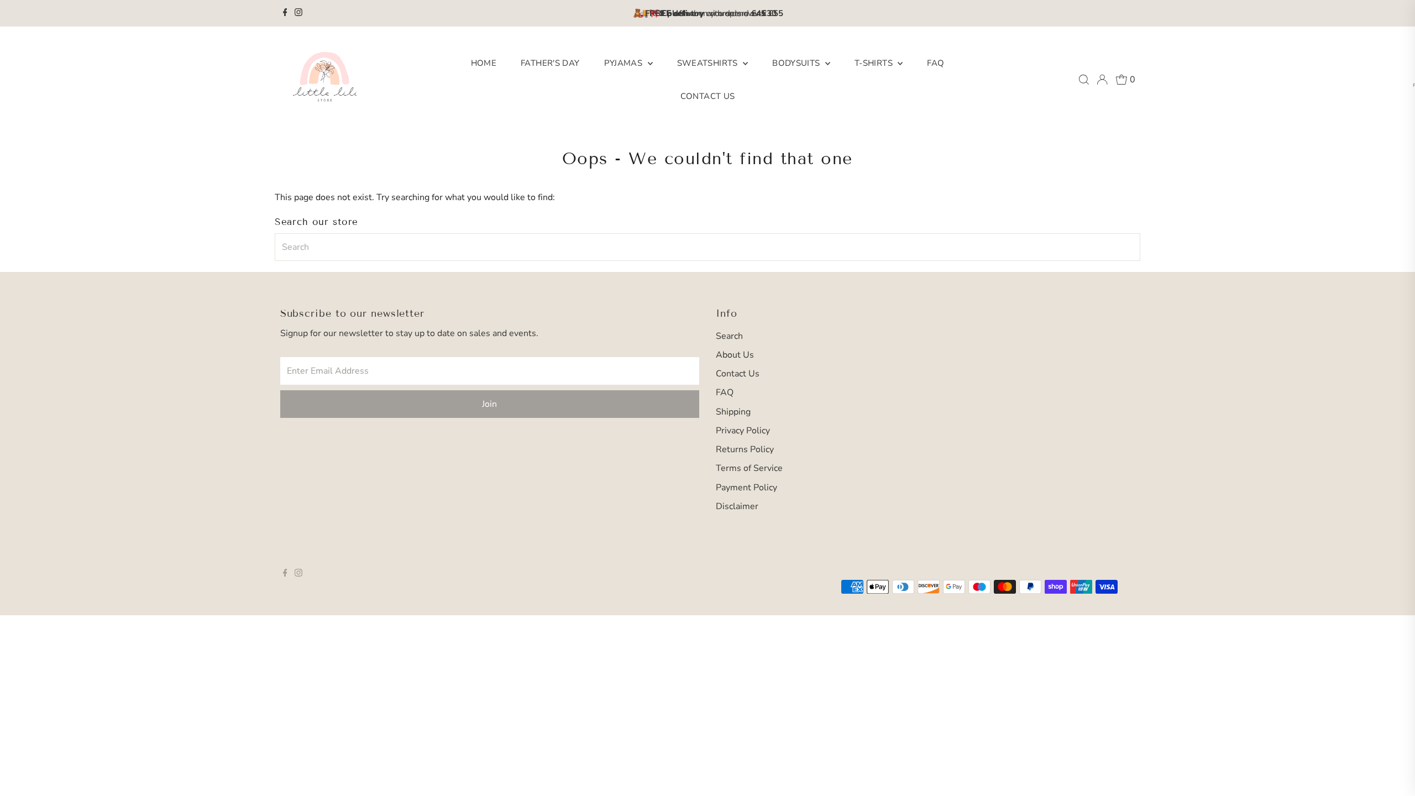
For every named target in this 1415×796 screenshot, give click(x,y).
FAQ (935, 63)
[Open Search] (1084, 80)
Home (484, 63)
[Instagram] (298, 13)
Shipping (733, 412)
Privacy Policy (743, 431)
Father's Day (550, 63)
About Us (735, 355)
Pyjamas (624, 63)
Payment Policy (746, 487)
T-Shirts (875, 63)
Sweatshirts (709, 63)
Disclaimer (737, 506)
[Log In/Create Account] (1102, 80)
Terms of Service (749, 468)
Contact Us (707, 96)
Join (489, 404)
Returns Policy (745, 449)
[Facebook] (285, 13)
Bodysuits (797, 63)
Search (729, 336)
